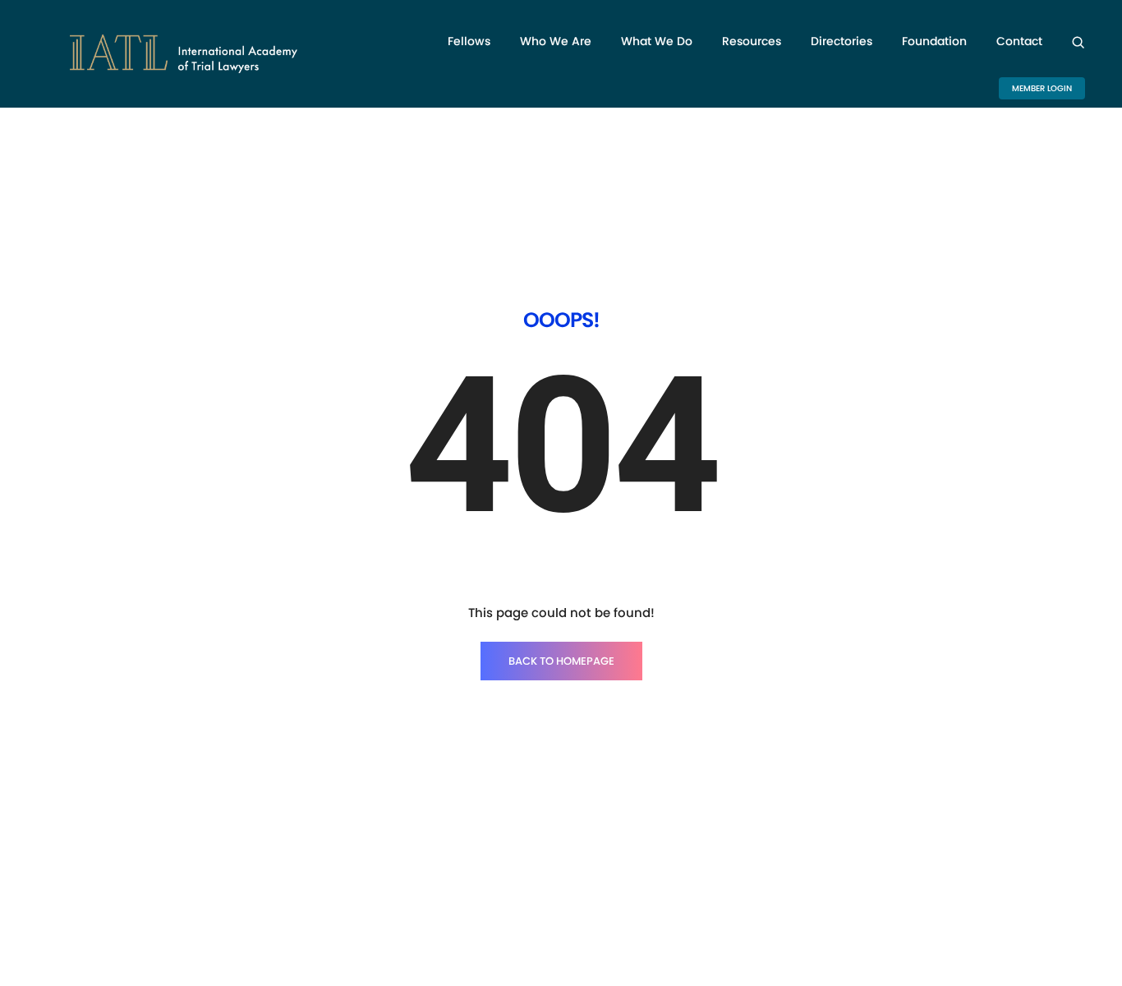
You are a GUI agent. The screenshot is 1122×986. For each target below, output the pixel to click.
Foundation (934, 41)
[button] (1042, 88)
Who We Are (555, 41)
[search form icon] (1078, 42)
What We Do (656, 41)
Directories (841, 41)
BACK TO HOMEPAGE (561, 661)
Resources (751, 41)
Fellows (469, 41)
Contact (1019, 41)
